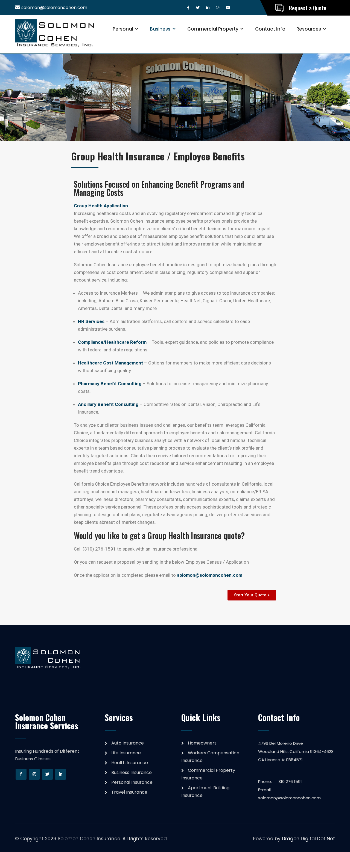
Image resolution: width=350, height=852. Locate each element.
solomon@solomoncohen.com (54, 7)
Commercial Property (212, 29)
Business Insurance (131, 772)
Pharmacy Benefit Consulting (109, 383)
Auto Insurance (127, 743)
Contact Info (270, 29)
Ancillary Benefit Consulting (108, 404)
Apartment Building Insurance (205, 792)
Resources (308, 29)
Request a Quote (307, 8)
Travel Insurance (129, 792)
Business (160, 29)
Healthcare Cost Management (110, 363)
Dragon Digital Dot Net (308, 838)
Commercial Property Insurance (208, 774)
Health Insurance (129, 763)
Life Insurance (126, 753)
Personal (123, 29)
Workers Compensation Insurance (210, 757)
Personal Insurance (132, 782)
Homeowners (202, 743)
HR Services (91, 321)
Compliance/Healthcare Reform (112, 342)
